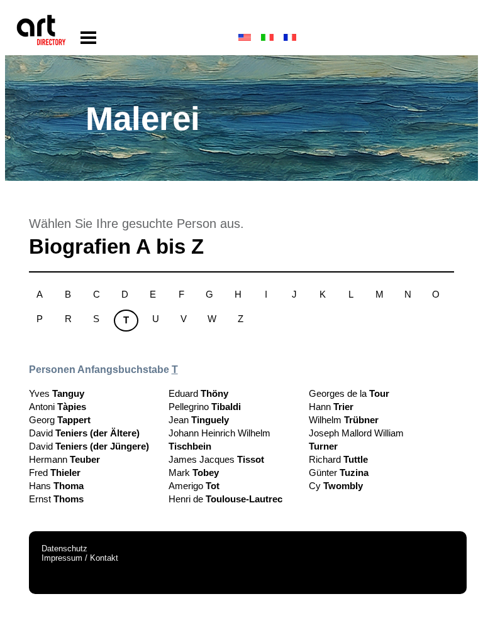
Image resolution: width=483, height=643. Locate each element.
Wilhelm (344, 419)
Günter (339, 472)
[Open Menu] (88, 38)
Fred (54, 472)
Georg (60, 419)
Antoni (57, 406)
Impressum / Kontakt (80, 558)
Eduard (198, 393)
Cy (336, 485)
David (84, 433)
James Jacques (216, 459)
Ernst (56, 499)
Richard (338, 459)
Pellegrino (205, 406)
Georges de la (349, 393)
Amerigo (194, 485)
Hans (56, 485)
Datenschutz (64, 548)
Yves (56, 393)
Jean (199, 419)
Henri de (225, 499)
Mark (194, 472)
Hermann (64, 459)
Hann (331, 406)
